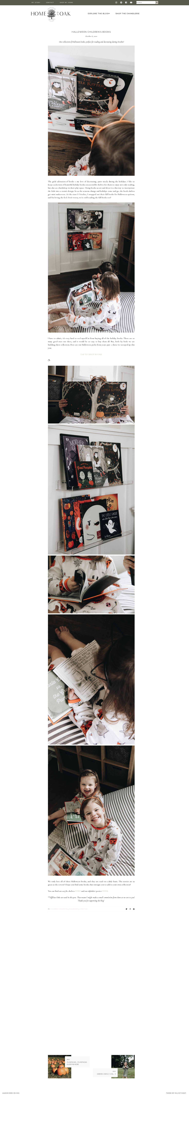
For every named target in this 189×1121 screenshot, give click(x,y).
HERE (78, 891)
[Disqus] (91, 944)
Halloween (74, 909)
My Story (36, 2)
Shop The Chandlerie (128, 14)
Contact (50, 2)
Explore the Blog (98, 14)
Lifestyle (84, 909)
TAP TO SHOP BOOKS (91, 354)
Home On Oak (13, 1093)
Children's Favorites (59, 909)
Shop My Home (66, 2)
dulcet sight (180, 1093)
